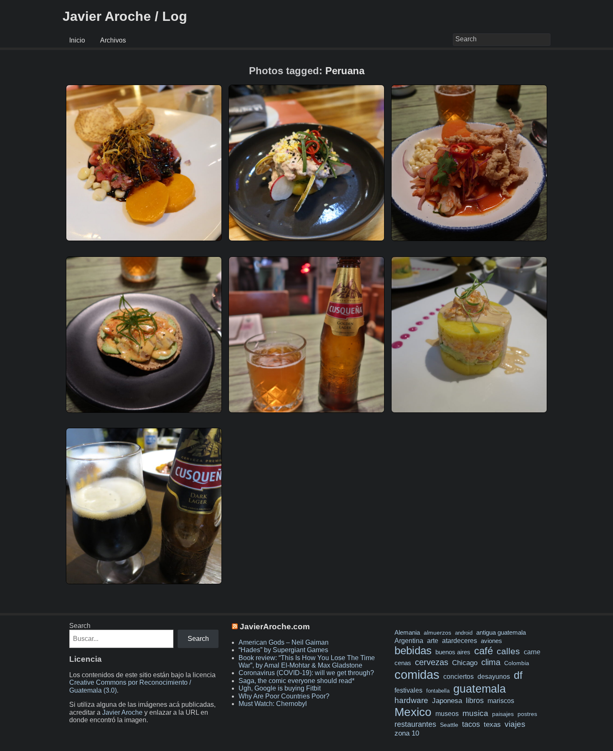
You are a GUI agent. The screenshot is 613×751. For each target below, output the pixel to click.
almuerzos (437, 632)
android (463, 633)
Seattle (449, 725)
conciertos (458, 676)
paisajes (503, 714)
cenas (402, 663)
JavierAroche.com (275, 626)
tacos (471, 724)
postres (527, 714)
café (483, 650)
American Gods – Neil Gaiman (284, 642)
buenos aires (452, 652)
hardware (411, 700)
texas (492, 724)
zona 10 (406, 733)
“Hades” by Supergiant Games (283, 649)
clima (490, 662)
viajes (515, 723)
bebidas (413, 650)
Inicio (77, 40)
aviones (491, 641)
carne (532, 652)
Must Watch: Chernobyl (273, 703)
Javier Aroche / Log (125, 16)
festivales (408, 690)
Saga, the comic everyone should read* (296, 680)
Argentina (408, 640)
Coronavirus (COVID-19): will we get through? (306, 672)
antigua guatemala (501, 632)
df (518, 675)
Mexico (413, 711)
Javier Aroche (122, 712)
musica (475, 713)
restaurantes (415, 724)
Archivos (113, 40)
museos (447, 713)
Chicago (464, 663)
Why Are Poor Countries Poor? (284, 696)
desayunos (493, 676)
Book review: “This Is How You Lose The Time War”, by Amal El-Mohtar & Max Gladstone (307, 661)
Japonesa (447, 701)
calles (508, 651)
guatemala (479, 688)
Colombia (516, 663)
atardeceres (459, 640)
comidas (417, 674)
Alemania (407, 632)
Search (79, 625)
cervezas (431, 662)
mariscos (500, 700)
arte (432, 640)
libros (475, 700)
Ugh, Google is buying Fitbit (280, 688)
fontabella (438, 691)
